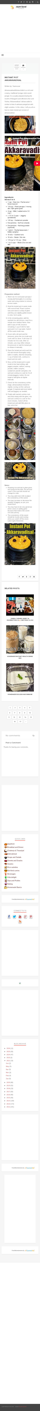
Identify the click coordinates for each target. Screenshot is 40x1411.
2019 (8, 1085)
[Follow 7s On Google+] (25, 916)
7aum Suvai (22, 1406)
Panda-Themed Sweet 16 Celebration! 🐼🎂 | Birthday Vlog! (20, 619)
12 (14, 717)
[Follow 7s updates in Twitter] (14, 916)
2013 (8, 1104)
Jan (7, 1078)
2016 (8, 1095)
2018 (8, 1088)
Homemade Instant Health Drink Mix (20, 657)
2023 (8, 1057)
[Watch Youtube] (20, 916)
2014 (8, 1101)
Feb (7, 1075)
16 (15, 722)
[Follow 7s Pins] (30, 916)
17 (20, 722)
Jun (7, 1063)
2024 (8, 1054)
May (7, 1066)
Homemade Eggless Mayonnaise (20, 694)
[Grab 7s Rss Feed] (20, 921)
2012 (8, 1107)
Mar (7, 1072)
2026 (8, 1048)
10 (30, 713)
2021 (8, 1060)
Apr (7, 1069)
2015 (8, 1098)
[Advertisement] (20, 31)
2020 (8, 1082)
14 (25, 717)
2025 (8, 1051)
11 (9, 717)
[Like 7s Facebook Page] (9, 916)
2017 (8, 1091)
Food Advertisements (17, 899)
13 (20, 717)
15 (31, 717)
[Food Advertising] (20, 983)
